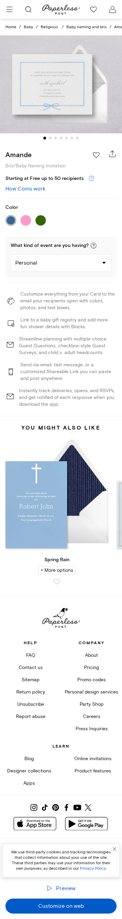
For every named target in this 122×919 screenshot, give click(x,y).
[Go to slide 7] (77, 138)
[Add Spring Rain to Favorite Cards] (57, 582)
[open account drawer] (112, 9)
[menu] (9, 9)
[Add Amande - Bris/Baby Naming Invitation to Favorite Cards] (96, 155)
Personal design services (91, 692)
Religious (50, 27)
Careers (91, 716)
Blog (29, 759)
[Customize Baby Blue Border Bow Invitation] (61, 84)
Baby (28, 27)
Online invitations (92, 759)
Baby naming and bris (86, 27)
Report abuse (30, 716)
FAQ (30, 655)
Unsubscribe (30, 704)
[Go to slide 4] (61, 138)
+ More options (57, 570)
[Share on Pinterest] (56, 807)
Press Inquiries (92, 729)
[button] (93, 245)
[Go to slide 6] (71, 138)
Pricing (91, 667)
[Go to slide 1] (44, 138)
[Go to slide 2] (50, 138)
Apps (29, 783)
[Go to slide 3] (55, 138)
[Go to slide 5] (66, 138)
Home (10, 27)
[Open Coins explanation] (91, 178)
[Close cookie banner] (114, 849)
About (91, 655)
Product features (93, 771)
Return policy (30, 692)
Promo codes (91, 680)
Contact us (31, 667)
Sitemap (31, 680)
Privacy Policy (93, 868)
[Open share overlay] (112, 154)
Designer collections (29, 771)
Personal (26, 263)
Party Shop (92, 704)
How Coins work (25, 188)
